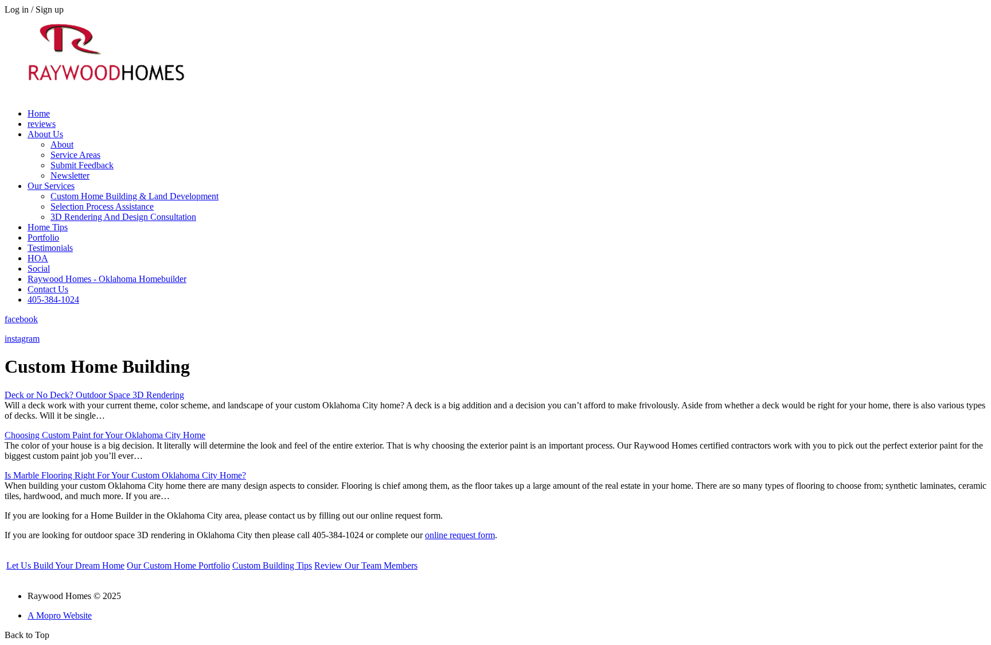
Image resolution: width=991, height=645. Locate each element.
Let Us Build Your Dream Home (65, 565)
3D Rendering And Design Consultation (123, 217)
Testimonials (50, 248)
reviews (42, 124)
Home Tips (48, 227)
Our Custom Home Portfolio (178, 565)
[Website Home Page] (105, 96)
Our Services (51, 186)
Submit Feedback (82, 165)
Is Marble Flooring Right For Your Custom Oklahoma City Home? (125, 475)
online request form (460, 535)
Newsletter (69, 175)
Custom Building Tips (272, 565)
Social (39, 268)
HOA (38, 258)
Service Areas (75, 155)
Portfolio (43, 237)
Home (39, 113)
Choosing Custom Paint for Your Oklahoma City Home (105, 435)
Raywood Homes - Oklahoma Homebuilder (107, 279)
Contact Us (48, 289)
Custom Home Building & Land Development (134, 196)
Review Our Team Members (366, 565)
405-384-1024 (53, 299)
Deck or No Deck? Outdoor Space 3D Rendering (94, 395)
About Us (45, 134)
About (61, 144)
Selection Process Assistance (102, 206)
